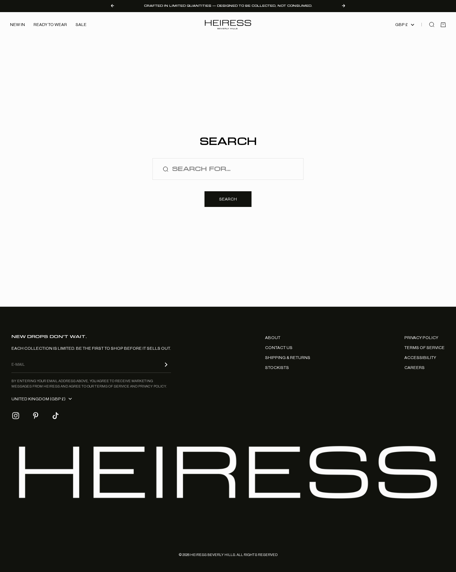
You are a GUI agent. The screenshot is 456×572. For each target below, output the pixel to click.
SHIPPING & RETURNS (287, 357)
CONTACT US (278, 347)
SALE (81, 24)
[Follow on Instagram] (15, 415)
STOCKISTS (277, 367)
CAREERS (414, 367)
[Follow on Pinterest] (35, 415)
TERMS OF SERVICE (424, 347)
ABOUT (272, 338)
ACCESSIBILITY (420, 357)
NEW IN (17, 24)
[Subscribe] (166, 364)
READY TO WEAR (50, 24)
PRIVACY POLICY (421, 338)
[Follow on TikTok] (55, 415)
